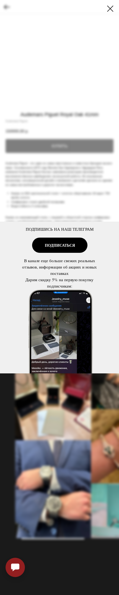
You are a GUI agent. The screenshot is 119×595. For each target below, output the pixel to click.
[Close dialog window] (110, 9)
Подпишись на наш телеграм (60, 229)
